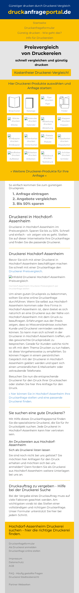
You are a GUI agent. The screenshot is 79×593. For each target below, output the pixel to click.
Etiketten (30, 159)
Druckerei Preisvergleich (25, 271)
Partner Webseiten (19, 584)
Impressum (15, 558)
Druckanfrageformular (39, 28)
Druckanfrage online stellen (24, 550)
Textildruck (47, 162)
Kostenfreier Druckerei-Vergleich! (41, 72)
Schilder (64, 159)
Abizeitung (47, 128)
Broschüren (14, 111)
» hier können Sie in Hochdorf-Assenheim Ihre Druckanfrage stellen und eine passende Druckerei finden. (39, 397)
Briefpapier (14, 145)
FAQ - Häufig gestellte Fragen (26, 573)
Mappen (64, 125)
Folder (64, 111)
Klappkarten (64, 145)
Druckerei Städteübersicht (24, 577)
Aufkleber (14, 159)
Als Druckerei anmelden (22, 547)
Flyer (47, 104)
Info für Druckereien (39, 38)
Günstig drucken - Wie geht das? (39, 33)
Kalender (31, 125)
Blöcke (14, 125)
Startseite (39, 23)
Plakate (47, 142)
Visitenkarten (31, 145)
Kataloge (31, 111)
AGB (11, 565)
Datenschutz (16, 562)
